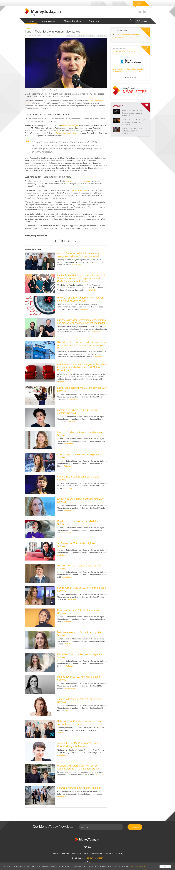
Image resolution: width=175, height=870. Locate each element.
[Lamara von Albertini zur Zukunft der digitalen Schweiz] (40, 417)
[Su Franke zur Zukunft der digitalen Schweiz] (40, 551)
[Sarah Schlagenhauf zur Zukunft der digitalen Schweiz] (40, 395)
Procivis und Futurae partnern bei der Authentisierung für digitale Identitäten (78, 767)
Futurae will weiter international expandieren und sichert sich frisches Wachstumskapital (81, 321)
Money (96, 4)
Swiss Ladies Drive (79, 190)
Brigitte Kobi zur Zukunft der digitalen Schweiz (78, 523)
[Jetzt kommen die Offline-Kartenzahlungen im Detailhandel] (116, 129)
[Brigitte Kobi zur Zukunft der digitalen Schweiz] (40, 529)
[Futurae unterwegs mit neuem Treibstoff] (40, 795)
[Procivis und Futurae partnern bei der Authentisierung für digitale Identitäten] (40, 773)
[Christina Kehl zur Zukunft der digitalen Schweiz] (40, 617)
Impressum (76, 854)
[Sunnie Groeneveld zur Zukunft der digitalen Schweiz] (40, 595)
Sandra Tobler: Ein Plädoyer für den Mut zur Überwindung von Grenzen (81, 745)
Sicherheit (91, 35)
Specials (117, 4)
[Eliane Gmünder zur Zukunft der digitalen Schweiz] (40, 662)
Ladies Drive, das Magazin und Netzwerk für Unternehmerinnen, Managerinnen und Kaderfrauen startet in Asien (81, 278)
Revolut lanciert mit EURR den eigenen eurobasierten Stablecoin (132, 112)
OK (165, 866)
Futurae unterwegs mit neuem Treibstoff (79, 787)
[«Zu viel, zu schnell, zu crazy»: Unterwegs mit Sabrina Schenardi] (116, 120)
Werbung (119, 854)
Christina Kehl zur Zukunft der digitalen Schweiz (78, 611)
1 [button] (125, 77)
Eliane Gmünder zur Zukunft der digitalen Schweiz (79, 656)
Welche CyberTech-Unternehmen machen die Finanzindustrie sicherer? (80, 299)
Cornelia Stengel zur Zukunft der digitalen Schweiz (80, 500)
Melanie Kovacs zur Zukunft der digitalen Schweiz (79, 634)
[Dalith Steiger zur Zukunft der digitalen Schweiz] (40, 462)
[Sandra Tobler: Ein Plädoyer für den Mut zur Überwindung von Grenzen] (40, 751)
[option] (130, 61)
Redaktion (65, 854)
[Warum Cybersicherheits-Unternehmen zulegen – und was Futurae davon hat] (40, 261)
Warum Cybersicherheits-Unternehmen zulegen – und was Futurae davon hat (78, 255)
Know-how (94, 21)
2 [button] (128, 77)
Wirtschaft (81, 35)
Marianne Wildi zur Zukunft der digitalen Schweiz (79, 567)
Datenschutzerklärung (92, 854)
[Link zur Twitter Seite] (140, 12)
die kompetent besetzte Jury (78, 181)
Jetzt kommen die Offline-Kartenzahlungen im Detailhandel (132, 130)
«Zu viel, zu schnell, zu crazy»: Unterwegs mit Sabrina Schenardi (134, 121)
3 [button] (130, 77)
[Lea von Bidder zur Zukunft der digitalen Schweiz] (40, 440)
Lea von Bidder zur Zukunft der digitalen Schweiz (79, 434)
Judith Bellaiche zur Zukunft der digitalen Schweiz (79, 700)
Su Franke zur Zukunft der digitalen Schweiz (76, 545)
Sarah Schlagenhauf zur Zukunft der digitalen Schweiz (82, 389)
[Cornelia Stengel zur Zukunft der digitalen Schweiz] (40, 506)
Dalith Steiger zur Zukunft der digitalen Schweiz (78, 456)
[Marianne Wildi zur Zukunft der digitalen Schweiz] (40, 573)
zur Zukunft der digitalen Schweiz (66, 133)
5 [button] (135, 77)
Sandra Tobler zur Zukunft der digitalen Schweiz (78, 478)
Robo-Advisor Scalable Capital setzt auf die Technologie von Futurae (81, 722)
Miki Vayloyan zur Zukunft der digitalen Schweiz (78, 678)
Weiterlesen (76, 265)
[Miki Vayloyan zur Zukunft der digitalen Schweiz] (40, 684)
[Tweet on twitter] (62, 241)
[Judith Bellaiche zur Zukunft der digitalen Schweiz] (40, 706)
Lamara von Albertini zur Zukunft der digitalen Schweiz (77, 411)
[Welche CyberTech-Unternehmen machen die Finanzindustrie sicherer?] (40, 305)
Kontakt (55, 854)
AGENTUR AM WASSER (94, 858)
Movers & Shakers (72, 21)
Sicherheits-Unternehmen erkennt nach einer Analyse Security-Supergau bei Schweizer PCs (82, 345)
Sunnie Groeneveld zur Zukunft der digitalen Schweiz (81, 589)
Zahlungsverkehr (49, 21)
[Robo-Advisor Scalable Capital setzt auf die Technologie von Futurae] (40, 729)
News (31, 21)
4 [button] (132, 77)
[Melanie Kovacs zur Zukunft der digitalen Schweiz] (40, 640)
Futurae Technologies (69, 125)
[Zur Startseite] (87, 839)
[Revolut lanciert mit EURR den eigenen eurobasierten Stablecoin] (116, 111)
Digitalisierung (101, 35)
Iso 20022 (138, 4)
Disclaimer (109, 854)
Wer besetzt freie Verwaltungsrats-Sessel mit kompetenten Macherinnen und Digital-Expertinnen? (82, 367)
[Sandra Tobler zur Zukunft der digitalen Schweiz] (40, 484)
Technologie (71, 35)
